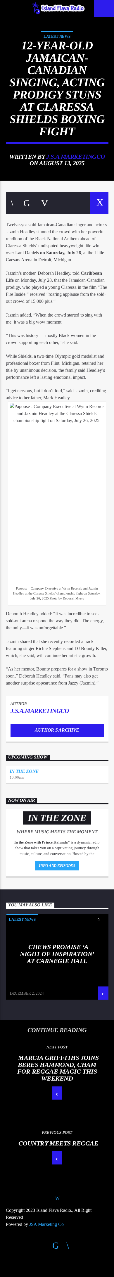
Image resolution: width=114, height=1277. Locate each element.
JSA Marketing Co (46, 1224)
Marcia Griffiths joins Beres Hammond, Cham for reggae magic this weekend (58, 1068)
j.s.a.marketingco (75, 156)
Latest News (57, 36)
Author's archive (57, 730)
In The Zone (24, 771)
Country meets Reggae (58, 1143)
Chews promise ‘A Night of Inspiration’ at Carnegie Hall (57, 953)
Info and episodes (57, 865)
